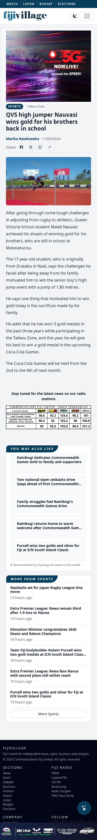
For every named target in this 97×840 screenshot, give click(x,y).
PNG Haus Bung (62, 795)
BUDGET (46, 4)
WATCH (12, 4)
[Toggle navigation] (87, 16)
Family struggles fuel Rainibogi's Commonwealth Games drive (45, 503)
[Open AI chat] (84, 808)
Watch (7, 795)
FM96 (55, 773)
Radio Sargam (61, 791)
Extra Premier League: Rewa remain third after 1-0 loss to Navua (45, 610)
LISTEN (29, 4)
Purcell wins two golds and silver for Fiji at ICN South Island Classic (48, 547)
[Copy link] (49, 147)
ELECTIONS (67, 4)
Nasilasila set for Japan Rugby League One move (46, 589)
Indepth (8, 782)
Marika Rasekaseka (22, 138)
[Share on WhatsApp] (40, 147)
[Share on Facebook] (21, 147)
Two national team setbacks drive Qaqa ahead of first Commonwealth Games (48, 483)
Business (9, 786)
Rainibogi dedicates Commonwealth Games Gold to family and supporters (49, 459)
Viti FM (56, 782)
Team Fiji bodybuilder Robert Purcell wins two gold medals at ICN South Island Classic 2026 (48, 654)
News (7, 773)
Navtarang (58, 786)
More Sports (48, 713)
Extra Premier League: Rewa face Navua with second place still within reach (44, 673)
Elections (9, 809)
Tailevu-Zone (36, 106)
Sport (6, 777)
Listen (7, 800)
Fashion (8, 791)
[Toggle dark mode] (75, 16)
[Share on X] (31, 147)
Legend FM (59, 777)
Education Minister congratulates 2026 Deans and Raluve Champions (43, 631)
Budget (8, 804)
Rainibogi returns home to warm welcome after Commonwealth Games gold (50, 527)
